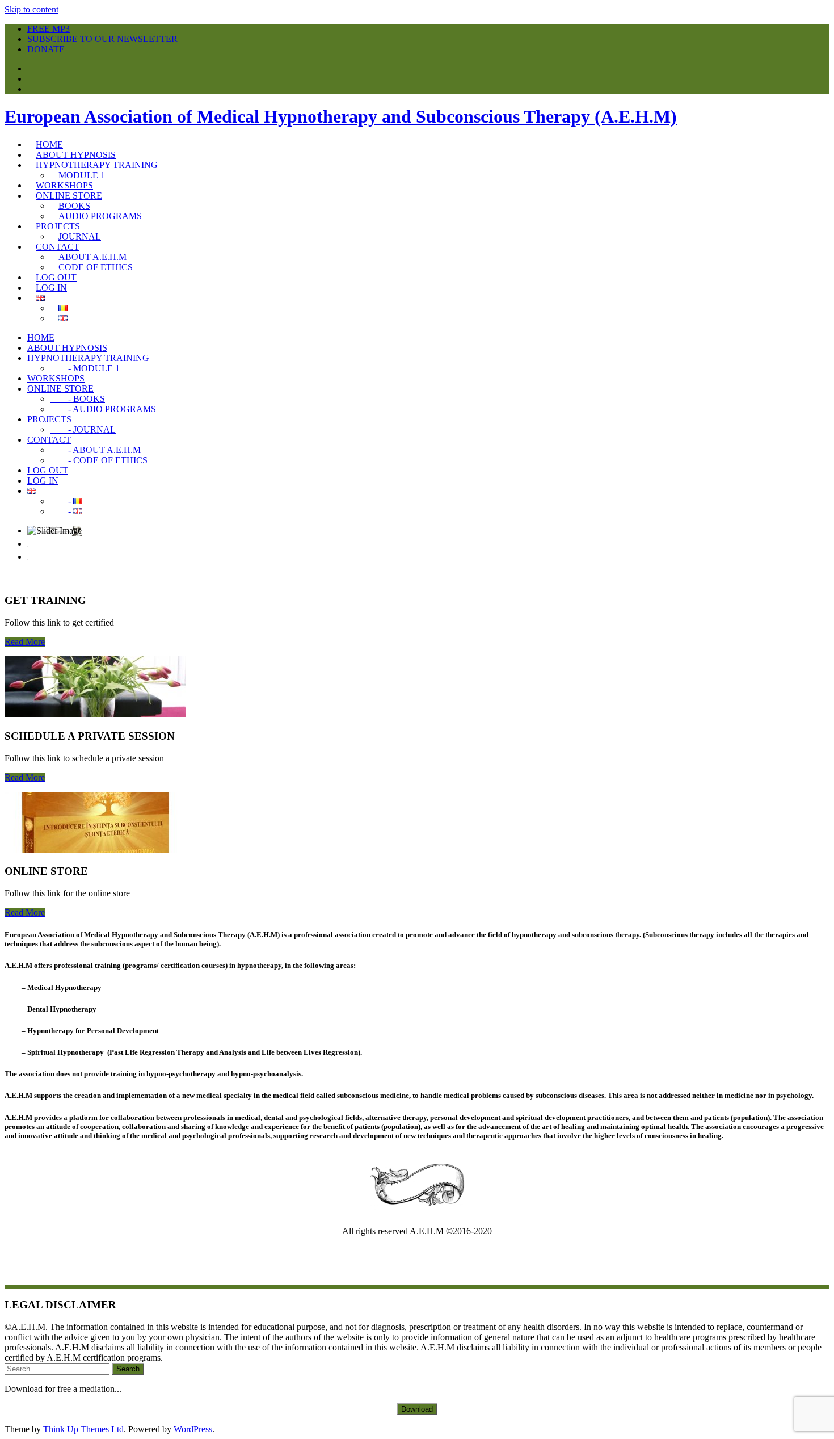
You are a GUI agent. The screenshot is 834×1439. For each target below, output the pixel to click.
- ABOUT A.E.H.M (95, 450)
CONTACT (49, 439)
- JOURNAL (83, 429)
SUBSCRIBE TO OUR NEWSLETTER (102, 39)
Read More (25, 642)
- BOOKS (77, 399)
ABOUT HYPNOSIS (67, 348)
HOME (40, 337)
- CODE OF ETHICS (99, 460)
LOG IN (42, 480)
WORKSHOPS (56, 378)
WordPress (193, 1429)
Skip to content (31, 9)
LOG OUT (47, 470)
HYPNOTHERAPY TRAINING (88, 358)
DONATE (46, 49)
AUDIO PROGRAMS (100, 216)
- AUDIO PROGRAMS (103, 409)
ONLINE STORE (60, 388)
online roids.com (466, 1260)
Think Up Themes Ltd (83, 1429)
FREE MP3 (48, 28)
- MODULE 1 (85, 368)
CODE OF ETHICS (95, 267)
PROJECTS (49, 419)
